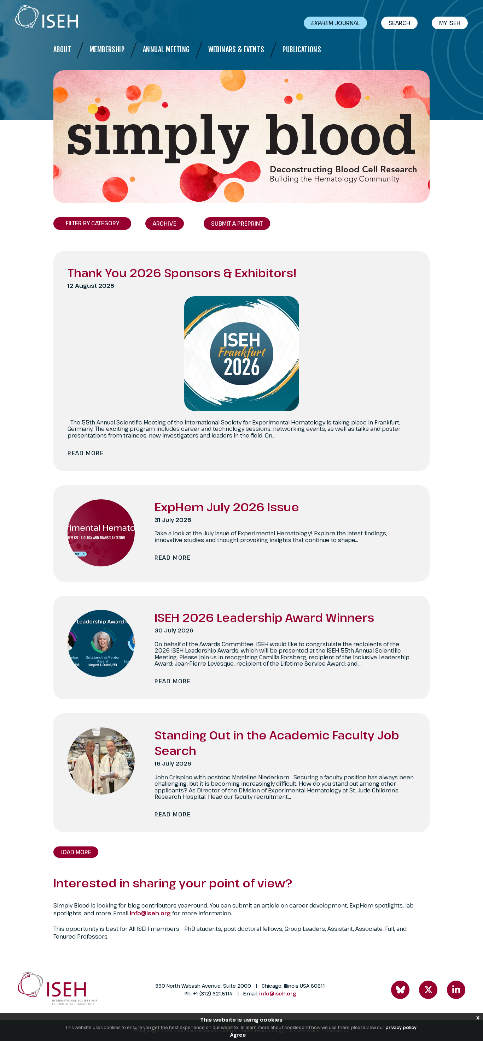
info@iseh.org (151, 913)
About (62, 49)
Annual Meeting (166, 49)
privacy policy (401, 1027)
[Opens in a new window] (400, 990)
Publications (302, 49)
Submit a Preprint (237, 223)
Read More (86, 453)
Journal (335, 23)
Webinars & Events (236, 49)
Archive (164, 223)
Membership (106, 49)
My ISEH (449, 23)
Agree (238, 1034)
